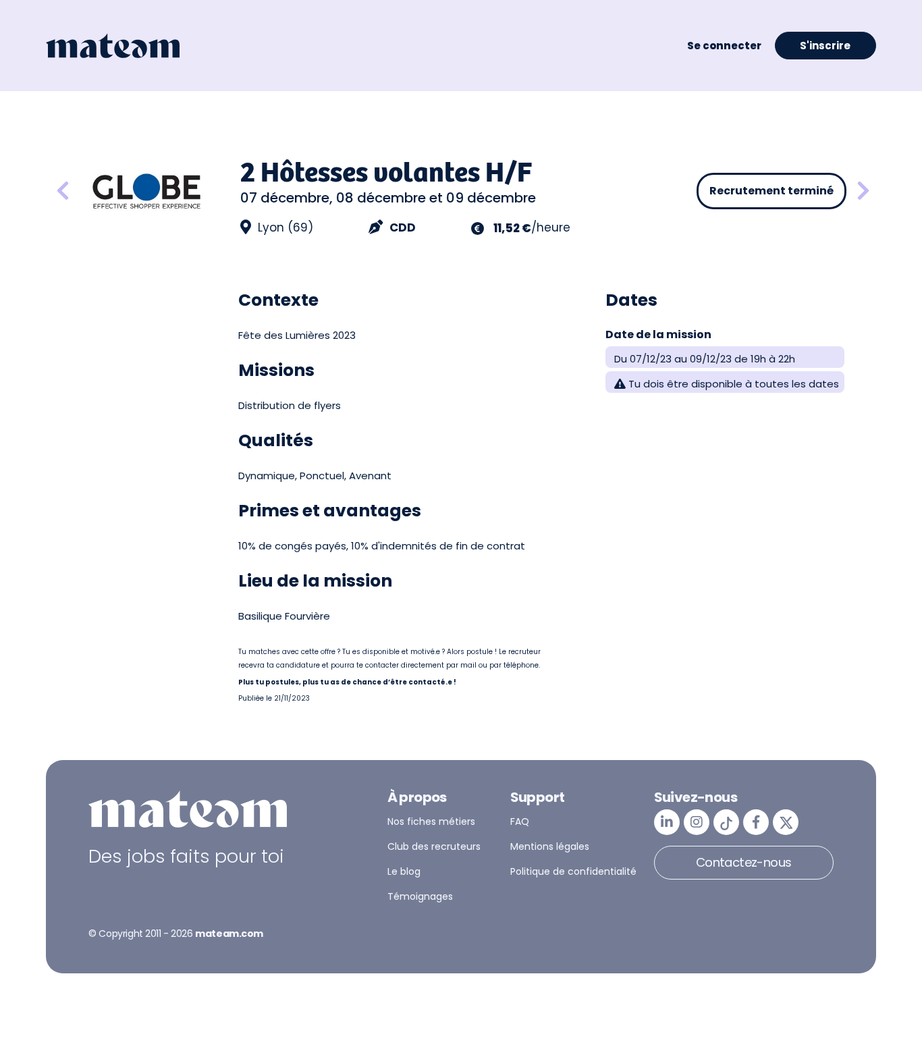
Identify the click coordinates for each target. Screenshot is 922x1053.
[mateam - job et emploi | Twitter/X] (785, 822)
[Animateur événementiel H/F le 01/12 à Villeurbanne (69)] (63, 191)
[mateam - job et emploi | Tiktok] (726, 822)
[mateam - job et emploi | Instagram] (696, 822)
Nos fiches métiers (431, 821)
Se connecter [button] (724, 45)
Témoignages (420, 896)
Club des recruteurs (434, 846)
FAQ (519, 821)
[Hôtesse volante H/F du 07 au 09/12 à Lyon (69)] (863, 191)
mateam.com (229, 933)
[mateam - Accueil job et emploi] (113, 46)
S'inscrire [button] (825, 45)
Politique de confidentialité (573, 871)
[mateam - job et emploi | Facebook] (756, 822)
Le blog (404, 871)
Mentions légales (549, 846)
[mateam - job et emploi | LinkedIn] (667, 822)
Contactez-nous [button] (744, 862)
